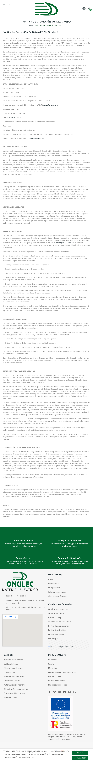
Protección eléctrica (12, 680)
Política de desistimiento (58, 626)
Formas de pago (55, 617)
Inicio (50, 579)
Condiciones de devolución (59, 621)
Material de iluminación (14, 676)
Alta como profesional (57, 596)
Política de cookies (56, 634)
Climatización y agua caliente (16, 689)
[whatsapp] (69, 692)
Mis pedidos (53, 668)
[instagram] (59, 692)
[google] (74, 692)
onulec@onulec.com (50, 105)
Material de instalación (13, 659)
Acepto (80, 753)
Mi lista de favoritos (56, 680)
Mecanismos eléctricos (13, 668)
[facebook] (49, 692)
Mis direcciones (54, 676)
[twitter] (54, 692)
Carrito (51, 664)
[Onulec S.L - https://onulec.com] (60, 647)
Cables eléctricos (11, 664)
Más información (11, 757)
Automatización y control (14, 685)
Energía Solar (9, 672)
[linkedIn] (64, 692)
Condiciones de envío (57, 613)
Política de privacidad (57, 630)
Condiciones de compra (58, 609)
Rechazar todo (80, 758)
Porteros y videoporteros (15, 693)
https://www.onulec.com (36, 138)
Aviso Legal (53, 638)
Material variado (11, 697)
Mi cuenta (52, 659)
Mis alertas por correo (57, 685)
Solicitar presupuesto (57, 592)
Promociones (53, 583)
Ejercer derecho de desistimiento (62, 672)
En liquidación (54, 588)
